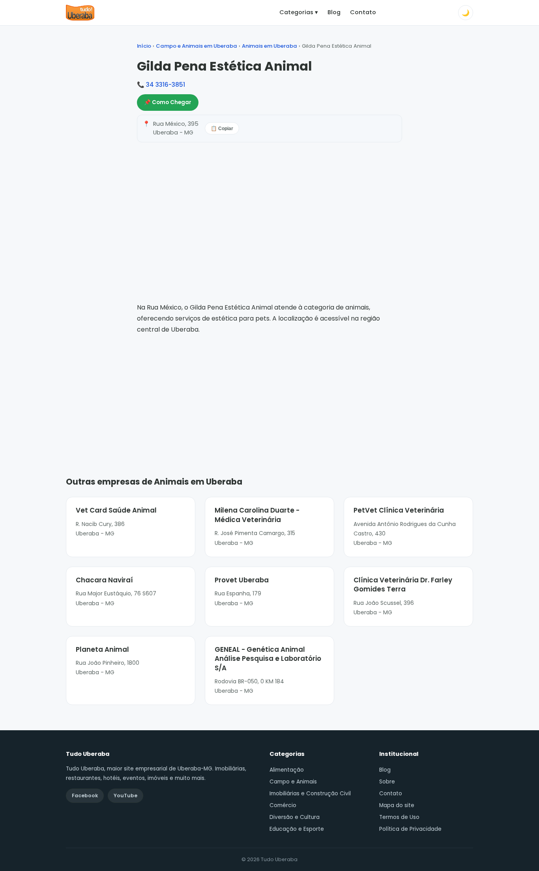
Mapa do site (396, 805)
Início (144, 46)
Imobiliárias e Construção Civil (310, 793)
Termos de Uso (399, 817)
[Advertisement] (269, 394)
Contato (363, 12)
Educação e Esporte (297, 829)
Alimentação (287, 770)
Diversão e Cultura (295, 817)
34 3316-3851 (165, 84)
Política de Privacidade (410, 829)
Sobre (387, 781)
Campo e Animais (293, 781)
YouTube (125, 795)
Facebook (85, 795)
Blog (334, 12)
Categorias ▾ (298, 12)
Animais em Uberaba (269, 46)
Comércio (283, 805)
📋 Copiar (222, 128)
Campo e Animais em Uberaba (196, 46)
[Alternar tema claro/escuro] (465, 12)
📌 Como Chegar (167, 102)
